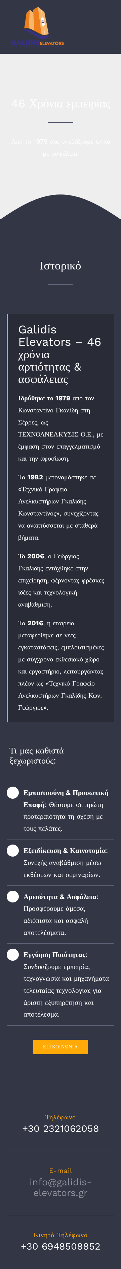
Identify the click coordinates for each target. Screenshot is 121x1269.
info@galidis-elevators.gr (61, 1187)
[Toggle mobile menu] (108, 21)
